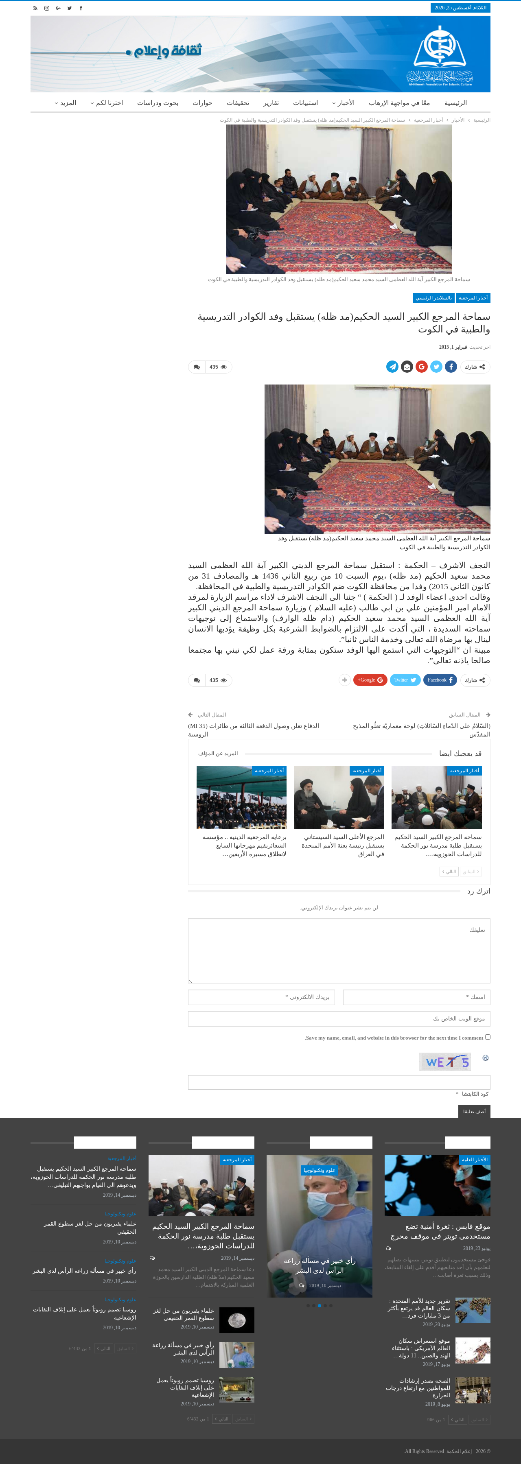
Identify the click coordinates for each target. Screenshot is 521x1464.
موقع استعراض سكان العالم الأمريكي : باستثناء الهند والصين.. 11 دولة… (421, 1348)
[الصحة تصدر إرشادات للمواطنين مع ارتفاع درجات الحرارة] (472, 1390)
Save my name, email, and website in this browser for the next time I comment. (394, 1038)
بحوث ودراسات (157, 102)
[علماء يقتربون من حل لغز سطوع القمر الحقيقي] (236, 1320)
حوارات (202, 102)
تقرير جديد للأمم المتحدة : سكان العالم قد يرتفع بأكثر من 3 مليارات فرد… (419, 1308)
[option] (319, 1227)
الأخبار (346, 102)
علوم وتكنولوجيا (319, 1170)
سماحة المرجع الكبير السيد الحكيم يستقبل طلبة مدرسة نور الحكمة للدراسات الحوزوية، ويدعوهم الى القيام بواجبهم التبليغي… (83, 1177)
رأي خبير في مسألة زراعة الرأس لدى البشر (84, 1271)
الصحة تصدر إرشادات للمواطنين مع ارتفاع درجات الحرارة (418, 1388)
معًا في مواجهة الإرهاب (399, 102)
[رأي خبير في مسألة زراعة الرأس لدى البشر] (319, 1226)
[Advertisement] (103, 181)
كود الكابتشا (475, 1094)
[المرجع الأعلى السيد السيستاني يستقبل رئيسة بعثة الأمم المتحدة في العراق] (339, 797)
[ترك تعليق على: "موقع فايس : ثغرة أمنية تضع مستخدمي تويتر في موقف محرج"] (388, 1248)
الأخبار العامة (475, 1159)
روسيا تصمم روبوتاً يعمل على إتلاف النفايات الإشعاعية (185, 1387)
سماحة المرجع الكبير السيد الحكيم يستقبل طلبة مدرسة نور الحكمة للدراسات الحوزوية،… (203, 1236)
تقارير (271, 102)
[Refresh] (486, 1057)
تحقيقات (238, 102)
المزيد (68, 102)
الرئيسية (455, 102)
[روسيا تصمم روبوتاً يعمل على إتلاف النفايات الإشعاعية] (236, 1390)
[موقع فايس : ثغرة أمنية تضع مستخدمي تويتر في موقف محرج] (437, 1185)
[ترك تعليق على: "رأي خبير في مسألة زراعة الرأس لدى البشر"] (301, 1285)
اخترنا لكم (109, 102)
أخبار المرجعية (473, 298)
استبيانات (305, 102)
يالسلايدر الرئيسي (434, 298)
